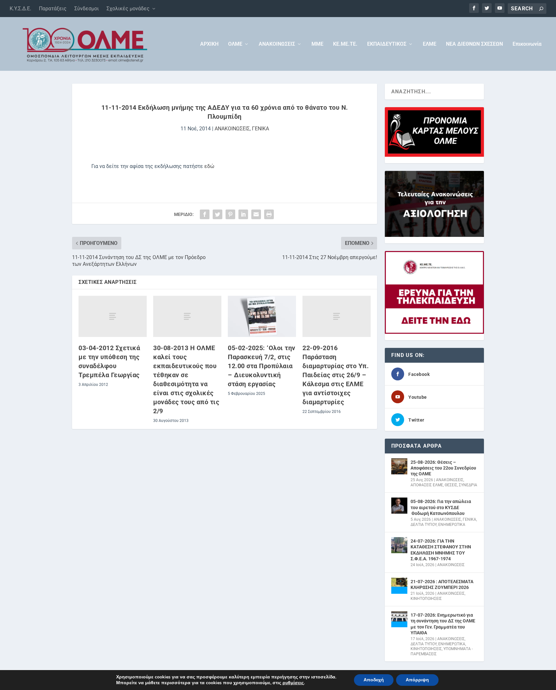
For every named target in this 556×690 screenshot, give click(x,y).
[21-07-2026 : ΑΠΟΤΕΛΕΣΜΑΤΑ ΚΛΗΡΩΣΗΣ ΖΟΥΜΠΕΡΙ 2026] (399, 586)
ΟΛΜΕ (235, 44)
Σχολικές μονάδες (128, 8)
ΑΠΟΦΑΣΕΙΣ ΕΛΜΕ (427, 485)
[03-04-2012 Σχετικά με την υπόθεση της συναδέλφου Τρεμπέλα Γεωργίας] (113, 316)
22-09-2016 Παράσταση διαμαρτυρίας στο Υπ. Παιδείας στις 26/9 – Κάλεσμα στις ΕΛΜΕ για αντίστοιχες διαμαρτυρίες (335, 375)
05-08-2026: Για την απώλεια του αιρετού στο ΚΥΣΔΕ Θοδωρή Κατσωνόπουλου (441, 507)
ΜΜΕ (317, 44)
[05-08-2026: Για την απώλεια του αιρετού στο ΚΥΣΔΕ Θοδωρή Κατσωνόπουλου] (399, 506)
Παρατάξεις (53, 8)
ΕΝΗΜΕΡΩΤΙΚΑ (451, 524)
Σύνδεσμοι (86, 8)
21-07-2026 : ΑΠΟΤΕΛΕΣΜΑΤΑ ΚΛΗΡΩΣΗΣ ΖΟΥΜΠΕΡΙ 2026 (442, 584)
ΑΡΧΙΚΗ (209, 44)
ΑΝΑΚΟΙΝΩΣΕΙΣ (277, 44)
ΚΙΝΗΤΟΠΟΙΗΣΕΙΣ (426, 598)
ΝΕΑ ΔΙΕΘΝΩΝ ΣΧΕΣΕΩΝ (474, 44)
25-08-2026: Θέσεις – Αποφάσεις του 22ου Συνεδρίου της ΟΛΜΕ (443, 468)
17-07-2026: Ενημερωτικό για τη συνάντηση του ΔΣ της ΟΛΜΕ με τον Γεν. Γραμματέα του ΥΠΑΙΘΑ (443, 623)
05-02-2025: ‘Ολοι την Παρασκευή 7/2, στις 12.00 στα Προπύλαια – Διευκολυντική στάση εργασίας (261, 366)
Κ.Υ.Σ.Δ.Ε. (20, 8)
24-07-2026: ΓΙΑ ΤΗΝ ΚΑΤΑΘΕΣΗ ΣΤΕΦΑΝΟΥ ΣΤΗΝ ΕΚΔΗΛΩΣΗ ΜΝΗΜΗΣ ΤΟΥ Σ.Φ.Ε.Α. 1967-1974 (441, 549)
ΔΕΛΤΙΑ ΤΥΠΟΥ (424, 524)
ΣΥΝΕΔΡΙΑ (468, 485)
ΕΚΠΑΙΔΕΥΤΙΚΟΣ (386, 44)
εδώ (209, 166)
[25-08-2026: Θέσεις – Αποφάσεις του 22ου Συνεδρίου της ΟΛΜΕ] (399, 466)
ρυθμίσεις (293, 683)
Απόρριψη (417, 680)
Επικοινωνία (527, 44)
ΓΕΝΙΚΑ (260, 129)
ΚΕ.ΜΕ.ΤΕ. (345, 44)
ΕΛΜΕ (429, 44)
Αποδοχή (374, 680)
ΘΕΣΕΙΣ (451, 485)
